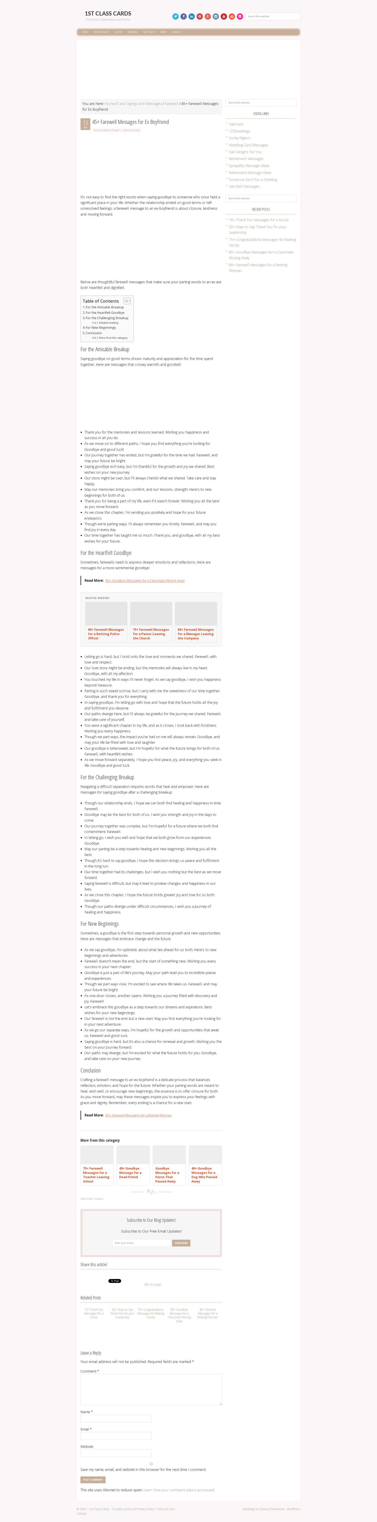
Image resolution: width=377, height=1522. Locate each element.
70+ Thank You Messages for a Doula (93, 1313)
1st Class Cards (108, 13)
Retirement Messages (246, 158)
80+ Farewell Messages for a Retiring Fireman (138, 1115)
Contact (82, 1513)
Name (87, 1411)
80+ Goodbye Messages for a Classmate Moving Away (145, 580)
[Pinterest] (200, 16)
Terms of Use (165, 1509)
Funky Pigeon (239, 138)
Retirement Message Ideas (250, 172)
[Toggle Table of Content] (125, 301)
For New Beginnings (101, 327)
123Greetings (239, 131)
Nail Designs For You (245, 151)
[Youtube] (224, 16)
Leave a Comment (131, 130)
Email (86, 1429)
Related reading (108, 322)
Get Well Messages (244, 186)
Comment (90, 1371)
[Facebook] (183, 16)
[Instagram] (216, 16)
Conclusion (94, 333)
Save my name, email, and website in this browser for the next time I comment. (143, 1469)
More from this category (113, 338)
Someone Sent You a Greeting (253, 179)
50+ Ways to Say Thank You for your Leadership (122, 1313)
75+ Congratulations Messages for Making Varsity (150, 1313)
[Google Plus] (208, 16)
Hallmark (236, 124)
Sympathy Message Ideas (249, 165)
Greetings (249, 1509)
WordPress (293, 1509)
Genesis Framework (272, 1509)
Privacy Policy (146, 1509)
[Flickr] (240, 16)
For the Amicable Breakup (105, 307)
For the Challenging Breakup (107, 318)
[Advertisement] (188, 71)
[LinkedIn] (191, 16)
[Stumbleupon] (232, 16)
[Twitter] (175, 16)
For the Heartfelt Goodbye (105, 312)
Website (87, 1446)
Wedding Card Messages (248, 145)
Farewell (115, 130)
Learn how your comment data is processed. (179, 1489)
